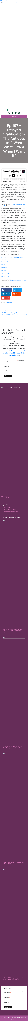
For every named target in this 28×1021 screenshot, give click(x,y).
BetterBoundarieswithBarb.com (17, 280)
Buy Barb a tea (5, 276)
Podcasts (9, 302)
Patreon (3, 270)
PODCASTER (16, 110)
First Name (6, 366)
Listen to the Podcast (10, 509)
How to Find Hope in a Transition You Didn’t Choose (13, 862)
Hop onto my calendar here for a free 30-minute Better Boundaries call (14, 353)
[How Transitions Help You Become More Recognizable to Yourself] (14, 690)
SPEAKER (10, 110)
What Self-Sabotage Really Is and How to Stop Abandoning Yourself (13, 978)
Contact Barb (8, 508)
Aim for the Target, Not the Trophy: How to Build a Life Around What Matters (12, 631)
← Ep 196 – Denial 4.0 (7, 310)
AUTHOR (22, 110)
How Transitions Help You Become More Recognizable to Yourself (12, 747)
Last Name (6, 370)
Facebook (4, 264)
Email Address (7, 362)
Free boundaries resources (8, 262)
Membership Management (11, 511)
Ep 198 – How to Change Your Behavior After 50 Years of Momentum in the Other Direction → (14, 314)
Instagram (4, 267)
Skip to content (4, 1)
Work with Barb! (5, 273)
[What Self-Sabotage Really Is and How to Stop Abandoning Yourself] (14, 922)
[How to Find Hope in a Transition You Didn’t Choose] (14, 806)
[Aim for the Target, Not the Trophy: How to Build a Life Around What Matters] (14, 573)
